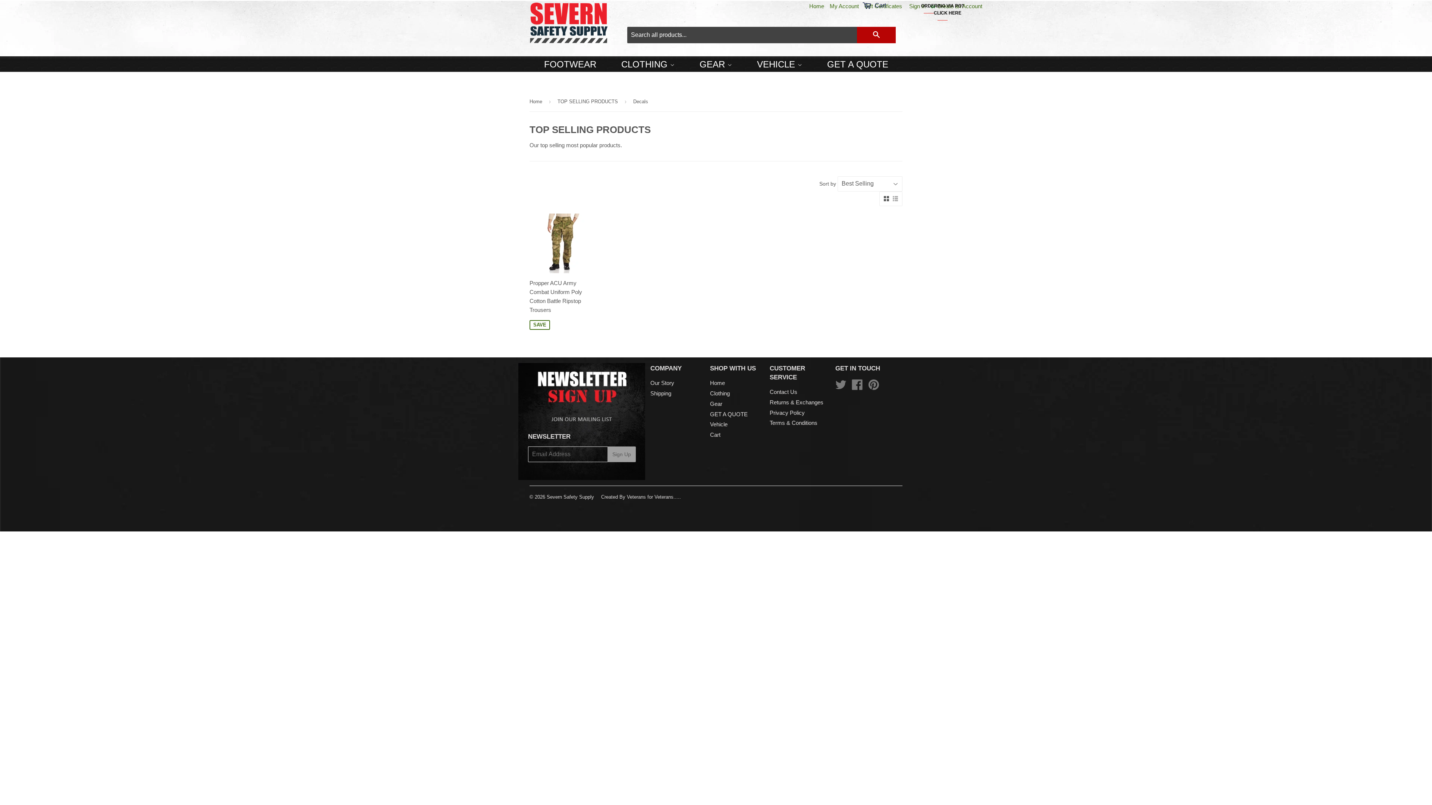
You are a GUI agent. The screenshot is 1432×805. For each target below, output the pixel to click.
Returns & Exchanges (796, 402)
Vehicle (777, 64)
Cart (715, 435)
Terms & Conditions (793, 423)
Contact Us (783, 392)
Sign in (917, 6)
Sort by (827, 184)
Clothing (645, 64)
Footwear (570, 64)
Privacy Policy (787, 413)
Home (816, 6)
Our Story (662, 383)
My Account (844, 6)
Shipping (660, 393)
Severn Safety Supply (570, 497)
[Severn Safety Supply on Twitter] (841, 387)
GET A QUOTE (857, 64)
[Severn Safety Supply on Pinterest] (873, 387)
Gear (714, 64)
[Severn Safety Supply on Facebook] (857, 387)
